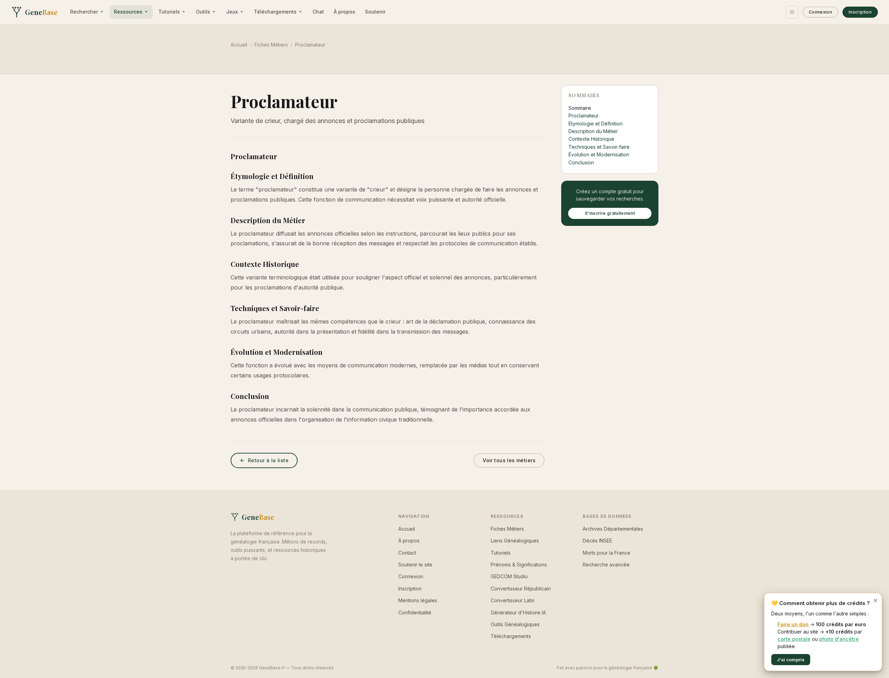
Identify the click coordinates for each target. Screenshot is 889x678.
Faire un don (794, 624)
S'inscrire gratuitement (610, 213)
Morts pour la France (606, 553)
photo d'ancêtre (839, 639)
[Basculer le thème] (792, 12)
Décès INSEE (597, 541)
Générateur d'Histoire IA (518, 612)
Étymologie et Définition (595, 123)
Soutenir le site (415, 564)
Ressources (128, 12)
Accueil (239, 45)
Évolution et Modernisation (598, 154)
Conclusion (581, 162)
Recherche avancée (606, 564)
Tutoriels (169, 12)
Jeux (232, 12)
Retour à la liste (268, 460)
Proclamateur (583, 116)
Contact (407, 553)
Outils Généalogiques (515, 624)
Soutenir (375, 12)
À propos (344, 12)
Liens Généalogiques (515, 541)
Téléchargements (275, 12)
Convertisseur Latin (512, 600)
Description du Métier (593, 131)
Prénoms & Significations (519, 564)
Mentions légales (417, 600)
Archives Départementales (613, 529)
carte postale (794, 639)
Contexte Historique (591, 139)
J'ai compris (791, 659)
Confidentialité (414, 612)
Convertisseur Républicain (521, 588)
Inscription (860, 12)
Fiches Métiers (271, 45)
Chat (318, 12)
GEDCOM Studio (509, 576)
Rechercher (84, 12)
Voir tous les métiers (509, 460)
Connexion (820, 12)
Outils (203, 12)
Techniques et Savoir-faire (599, 147)
